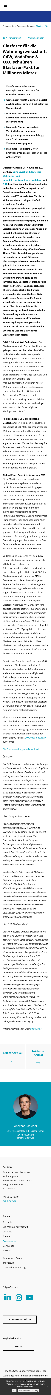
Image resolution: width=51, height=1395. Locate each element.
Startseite (8, 1222)
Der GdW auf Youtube (29, 1297)
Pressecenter (9, 26)
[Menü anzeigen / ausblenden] (5, 5)
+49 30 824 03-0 (10, 1196)
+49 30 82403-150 (25, 1135)
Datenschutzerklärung (14, 1267)
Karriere (7, 1250)
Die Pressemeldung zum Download (21, 749)
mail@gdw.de (9, 1200)
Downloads (8, 1245)
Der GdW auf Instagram (19, 1297)
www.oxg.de (35, 1028)
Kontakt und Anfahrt (13, 1258)
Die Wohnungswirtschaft (15, 1226)
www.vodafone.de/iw (35, 737)
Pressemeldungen (25, 26)
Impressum (8, 1262)
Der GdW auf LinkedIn (7, 1297)
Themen (7, 1236)
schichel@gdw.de (25, 1137)
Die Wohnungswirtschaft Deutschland (32, 5)
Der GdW (7, 1231)
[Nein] (47, 1386)
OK (14, 1390)
